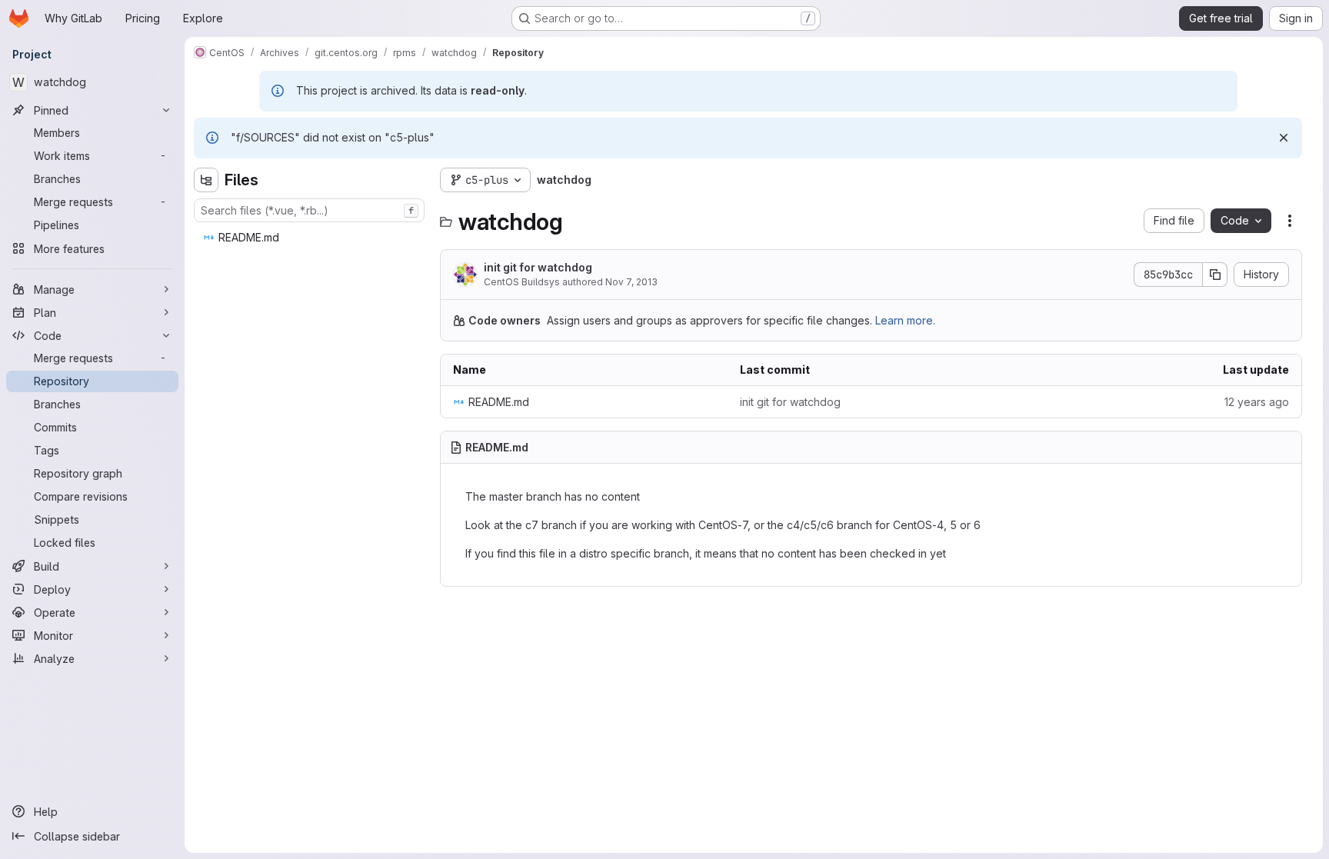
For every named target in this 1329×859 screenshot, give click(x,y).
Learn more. (905, 320)
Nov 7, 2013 (631, 282)
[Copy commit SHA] (1215, 274)
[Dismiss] (1283, 137)
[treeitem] (311, 237)
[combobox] (309, 210)
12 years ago (1256, 401)
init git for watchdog (538, 267)
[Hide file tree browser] (206, 180)
